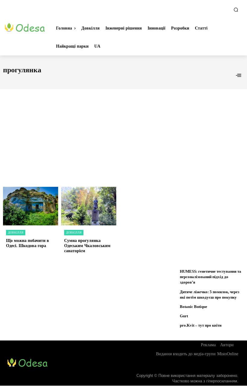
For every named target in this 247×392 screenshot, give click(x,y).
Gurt (184, 316)
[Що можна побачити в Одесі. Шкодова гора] (30, 206)
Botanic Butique (193, 306)
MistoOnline (227, 354)
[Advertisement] (123, 131)
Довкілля (15, 232)
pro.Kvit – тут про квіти (200, 325)
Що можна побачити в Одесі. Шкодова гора (27, 243)
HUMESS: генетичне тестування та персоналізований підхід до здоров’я (210, 276)
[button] (235, 9)
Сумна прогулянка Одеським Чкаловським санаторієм (87, 245)
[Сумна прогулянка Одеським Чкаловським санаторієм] (88, 206)
